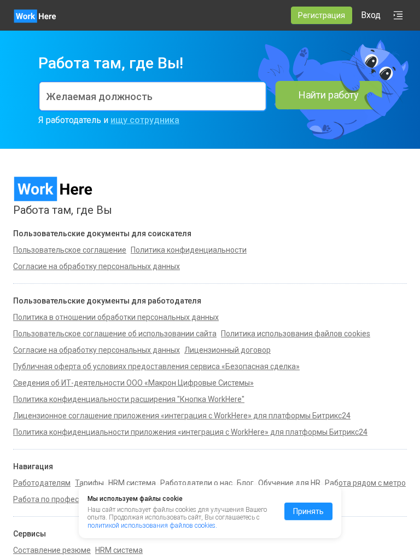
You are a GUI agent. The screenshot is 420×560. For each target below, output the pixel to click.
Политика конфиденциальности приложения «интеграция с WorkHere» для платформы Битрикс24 (190, 432)
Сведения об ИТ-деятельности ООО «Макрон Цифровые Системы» (133, 382)
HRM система (132, 483)
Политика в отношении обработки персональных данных (116, 317)
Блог (245, 483)
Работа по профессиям (55, 499)
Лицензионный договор (227, 350)
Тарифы (89, 483)
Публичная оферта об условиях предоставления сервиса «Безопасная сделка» (156, 366)
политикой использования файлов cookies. (152, 525)
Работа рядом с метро (365, 483)
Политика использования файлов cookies (295, 333)
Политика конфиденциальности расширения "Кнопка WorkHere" (128, 399)
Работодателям (42, 483)
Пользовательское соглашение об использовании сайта (115, 333)
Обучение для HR (289, 483)
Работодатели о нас (196, 483)
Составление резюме (52, 550)
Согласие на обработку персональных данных (96, 350)
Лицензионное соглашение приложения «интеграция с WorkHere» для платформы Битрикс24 (182, 415)
